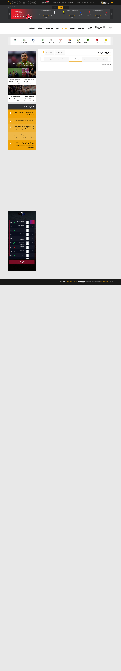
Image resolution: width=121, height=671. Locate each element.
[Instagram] (24, 2)
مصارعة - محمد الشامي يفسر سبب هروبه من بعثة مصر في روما (29, 81)
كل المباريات (12, 6)
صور (63, 2)
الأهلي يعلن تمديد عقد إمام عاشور (22, 121)
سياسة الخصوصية (72, 281)
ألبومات (40, 28)
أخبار (85, 2)
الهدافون (31, 28)
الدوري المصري (45, 2)
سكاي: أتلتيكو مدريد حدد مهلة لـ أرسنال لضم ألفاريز (14, 98)
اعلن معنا (62, 281)
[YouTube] (27, 2)
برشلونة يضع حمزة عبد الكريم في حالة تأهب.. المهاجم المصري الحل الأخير (22, 127)
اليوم (60, 7)
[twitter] (17, 2)
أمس (66, 7)
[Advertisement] (22, 180)
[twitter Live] (20, 2)
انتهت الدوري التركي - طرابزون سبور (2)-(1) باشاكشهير (22, 113)
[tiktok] (31, 2)
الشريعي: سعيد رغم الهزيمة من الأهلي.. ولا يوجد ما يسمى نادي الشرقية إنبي (22, 136)
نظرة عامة (81, 28)
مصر (91, 2)
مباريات (79, 2)
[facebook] (13, 2)
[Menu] (111, 2)
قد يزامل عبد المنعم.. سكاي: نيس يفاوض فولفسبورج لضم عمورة (29, 98)
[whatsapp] (35, 2)
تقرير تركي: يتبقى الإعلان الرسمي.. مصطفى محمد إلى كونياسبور (23, 64)
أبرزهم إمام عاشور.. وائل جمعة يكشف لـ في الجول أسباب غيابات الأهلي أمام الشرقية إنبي (22, 145)
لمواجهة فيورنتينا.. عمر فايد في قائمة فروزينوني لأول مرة (14, 81)
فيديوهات (70, 2)
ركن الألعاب (56, 2)
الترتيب (72, 28)
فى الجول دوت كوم (104, 281)
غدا (55, 7)
